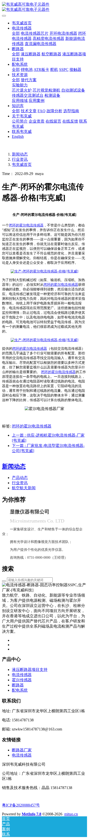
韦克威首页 (22, 23)
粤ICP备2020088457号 (21, 805)
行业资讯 (20, 159)
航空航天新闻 (24, 488)
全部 (16, 33)
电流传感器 (22, 755)
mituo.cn (71, 814)
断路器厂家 (22, 750)
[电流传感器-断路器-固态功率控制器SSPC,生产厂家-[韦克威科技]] (44, 7)
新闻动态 (20, 154)
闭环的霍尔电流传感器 (26, 225)
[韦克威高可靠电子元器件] (44, 271)
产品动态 (20, 477)
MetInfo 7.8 (31, 814)
